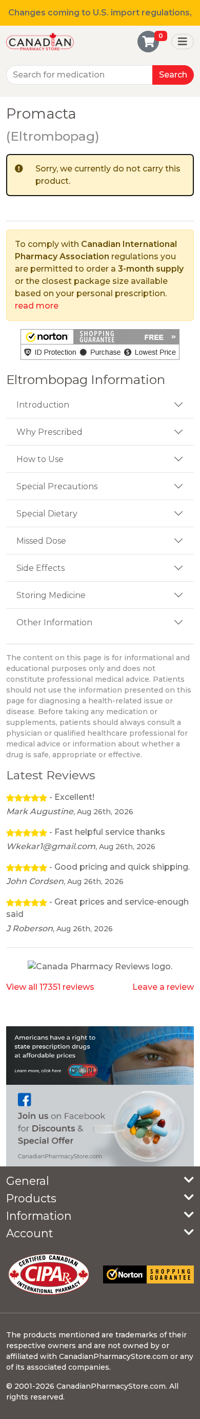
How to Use (40, 459)
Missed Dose (41, 541)
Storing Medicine (51, 595)
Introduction (42, 405)
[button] (100, 344)
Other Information (54, 622)
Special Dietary (46, 514)
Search (173, 75)
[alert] (100, 175)
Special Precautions (56, 486)
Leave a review (163, 987)
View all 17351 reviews (50, 987)
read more (36, 306)
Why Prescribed (49, 432)
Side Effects (40, 568)
